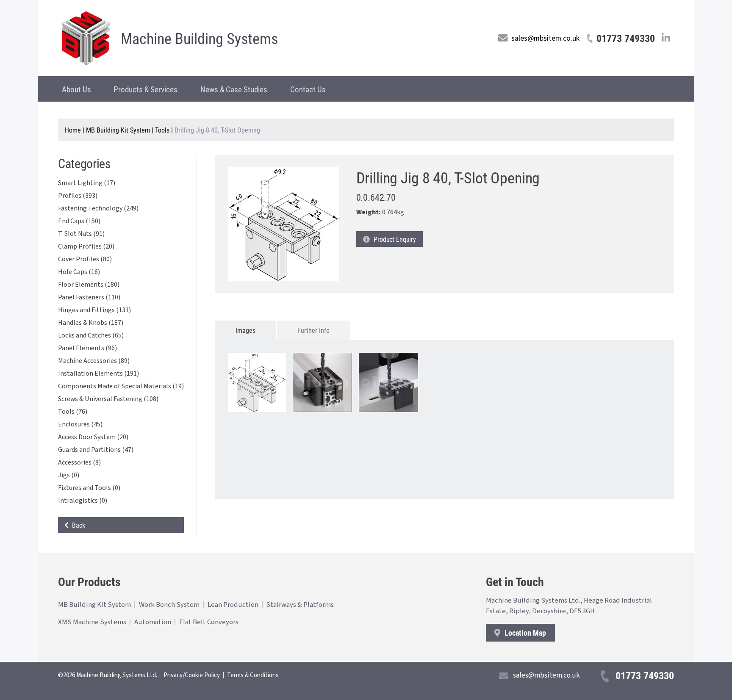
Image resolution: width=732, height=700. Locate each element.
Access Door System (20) (93, 437)
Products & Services (145, 89)
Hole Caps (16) (79, 272)
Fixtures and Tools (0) (89, 487)
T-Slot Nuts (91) (81, 233)
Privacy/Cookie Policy (192, 675)
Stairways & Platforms (300, 604)
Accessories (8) (79, 462)
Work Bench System (169, 604)
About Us (76, 89)
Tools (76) (72, 411)
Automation (152, 622)
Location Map (524, 633)
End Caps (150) (79, 221)
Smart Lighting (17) (86, 183)
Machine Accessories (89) (94, 360)
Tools (162, 129)
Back (77, 524)
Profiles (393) (77, 195)
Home (73, 129)
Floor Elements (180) (88, 284)
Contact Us (308, 89)
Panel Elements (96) (87, 348)
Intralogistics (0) (82, 500)
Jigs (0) (68, 475)
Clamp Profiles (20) (86, 246)
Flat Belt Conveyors (208, 622)
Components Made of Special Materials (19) (121, 386)
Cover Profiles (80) (85, 259)
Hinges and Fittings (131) (94, 310)
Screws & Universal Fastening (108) (108, 399)
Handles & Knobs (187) (90, 322)
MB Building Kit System (118, 129)
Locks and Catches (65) (91, 335)
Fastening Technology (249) (98, 208)
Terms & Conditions (253, 675)
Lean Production (233, 604)
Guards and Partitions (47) (95, 449)
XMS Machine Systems (92, 622)
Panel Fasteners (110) (89, 297)
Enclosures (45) (80, 424)
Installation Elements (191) (98, 373)
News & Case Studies (233, 89)
